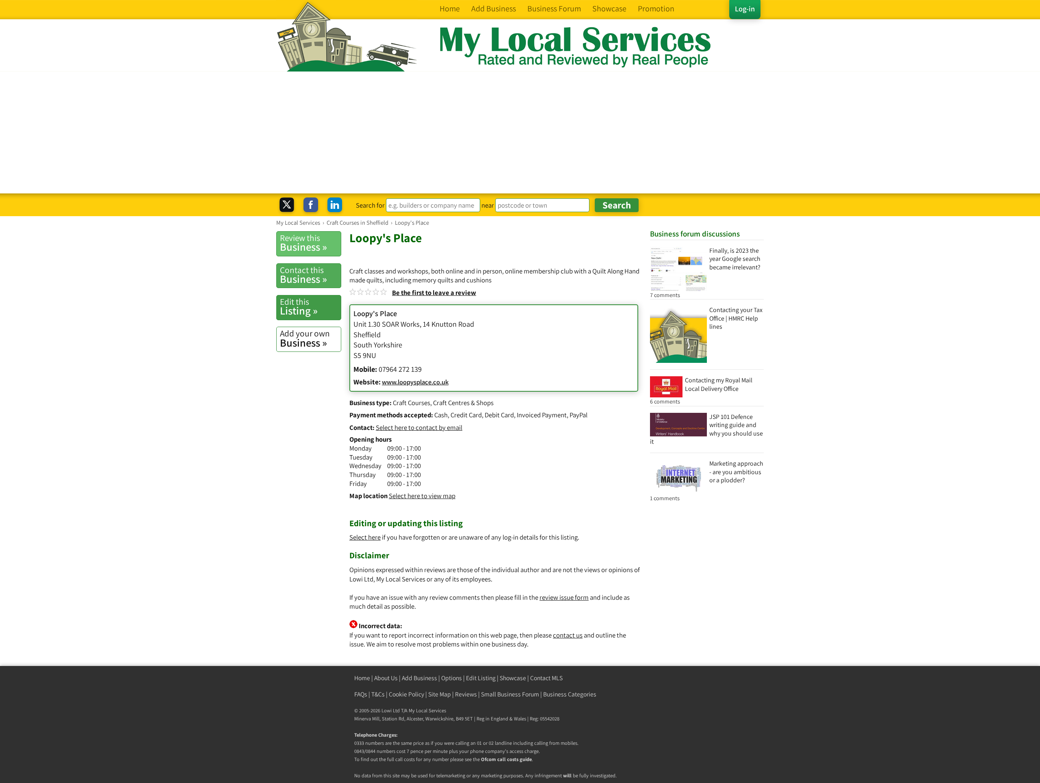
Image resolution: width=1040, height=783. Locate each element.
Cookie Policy (406, 694)
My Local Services (427, 710)
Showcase (513, 678)
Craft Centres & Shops (463, 402)
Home (362, 678)
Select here (365, 537)
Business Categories (569, 694)
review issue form (564, 597)
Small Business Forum (510, 694)
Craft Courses (411, 402)
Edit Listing (481, 678)
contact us (568, 635)
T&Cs (378, 694)
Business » (303, 243)
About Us (386, 678)
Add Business (419, 678)
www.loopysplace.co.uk (415, 381)
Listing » (299, 307)
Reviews (466, 694)
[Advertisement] (520, 132)
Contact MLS (546, 678)
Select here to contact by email (419, 427)
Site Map (439, 694)
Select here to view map (422, 495)
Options (451, 678)
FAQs (360, 694)
